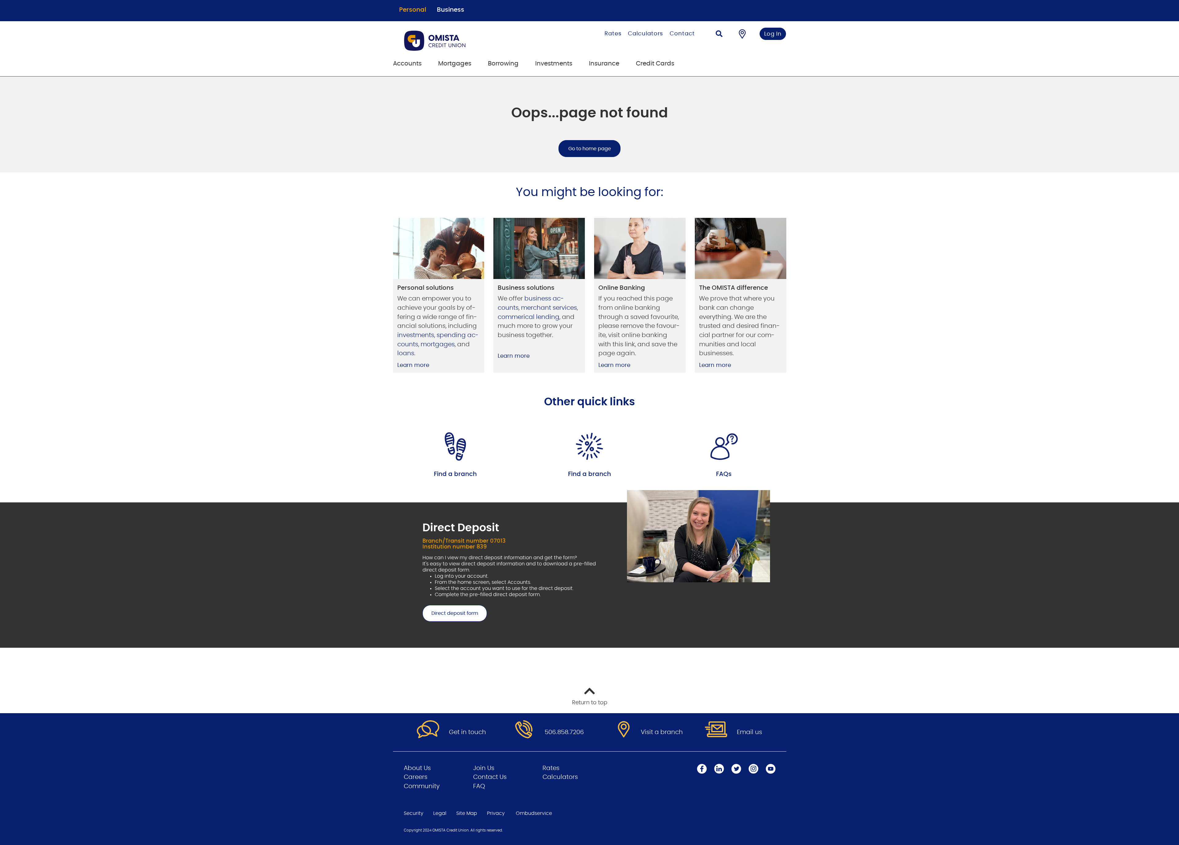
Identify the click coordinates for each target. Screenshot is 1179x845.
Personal (412, 10)
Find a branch (455, 474)
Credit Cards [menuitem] (655, 64)
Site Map (466, 813)
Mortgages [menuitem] (454, 64)
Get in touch (467, 732)
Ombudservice (534, 813)
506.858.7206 (564, 732)
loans (405, 353)
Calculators (645, 34)
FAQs (724, 474)
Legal (439, 813)
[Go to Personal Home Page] (466, 40)
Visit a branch (662, 732)
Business (450, 10)
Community (422, 786)
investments (415, 335)
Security (413, 813)
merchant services (549, 308)
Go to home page (589, 148)
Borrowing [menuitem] (503, 64)
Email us (749, 732)
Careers (415, 777)
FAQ (479, 786)
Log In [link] (773, 34)
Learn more (413, 365)
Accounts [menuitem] (407, 64)
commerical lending (528, 317)
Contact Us (490, 777)
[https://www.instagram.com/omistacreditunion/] (753, 769)
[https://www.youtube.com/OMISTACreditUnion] (771, 769)
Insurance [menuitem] (604, 64)
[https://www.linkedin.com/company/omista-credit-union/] (719, 769)
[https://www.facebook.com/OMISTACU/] (702, 769)
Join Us (483, 768)
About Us (417, 768)
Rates (613, 34)
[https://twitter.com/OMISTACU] (736, 769)
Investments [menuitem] (553, 64)
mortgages (438, 344)
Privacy (496, 813)
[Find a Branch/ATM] (742, 34)
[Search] (719, 34)
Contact (682, 34)
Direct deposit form (450, 613)
